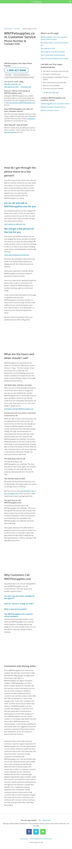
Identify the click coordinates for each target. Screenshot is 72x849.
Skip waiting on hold (11, 87)
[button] (70, 1)
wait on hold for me (11, 494)
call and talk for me (27, 491)
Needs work (47, 820)
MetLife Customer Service (50, 110)
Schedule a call (26, 87)
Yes (39, 820)
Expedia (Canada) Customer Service (53, 107)
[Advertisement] (20, 149)
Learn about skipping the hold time (16, 255)
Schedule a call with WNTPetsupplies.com (18, 409)
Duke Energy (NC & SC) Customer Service (55, 104)
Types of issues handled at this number (54, 58)
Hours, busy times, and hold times (53, 55)
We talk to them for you (12, 84)
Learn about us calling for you (14, 224)
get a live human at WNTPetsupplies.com (20, 103)
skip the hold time (10, 132)
